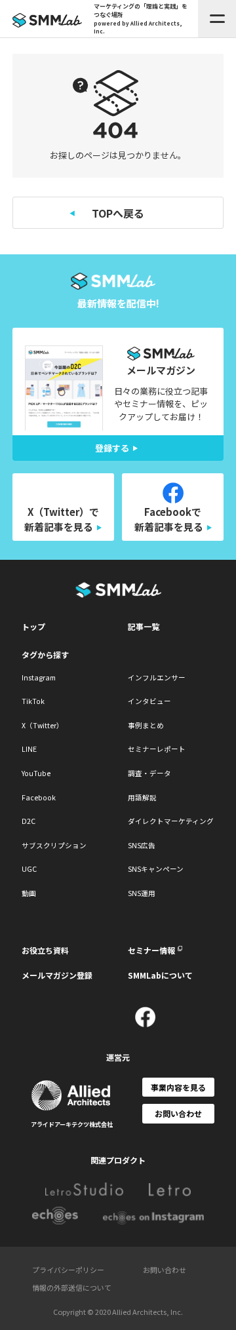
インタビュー (149, 701)
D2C (28, 821)
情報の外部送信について (71, 1287)
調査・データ (149, 773)
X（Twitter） (43, 725)
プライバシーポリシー (68, 1269)
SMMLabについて (160, 975)
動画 (29, 893)
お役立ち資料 (45, 950)
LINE (29, 749)
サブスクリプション (54, 845)
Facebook (39, 797)
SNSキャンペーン (156, 869)
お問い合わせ (178, 1113)
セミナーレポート (157, 749)
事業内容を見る (178, 1087)
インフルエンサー (157, 677)
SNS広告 (141, 845)
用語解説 (142, 797)
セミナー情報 (151, 950)
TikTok (33, 701)
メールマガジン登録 (57, 975)
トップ (33, 626)
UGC (29, 869)
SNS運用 (141, 893)
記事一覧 (143, 626)
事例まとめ (146, 725)
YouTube (36, 773)
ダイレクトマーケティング (171, 821)
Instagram (39, 677)
